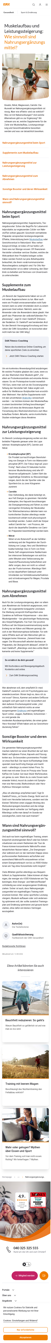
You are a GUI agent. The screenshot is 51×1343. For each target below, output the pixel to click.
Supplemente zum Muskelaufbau (20, 152)
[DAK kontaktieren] (44, 1275)
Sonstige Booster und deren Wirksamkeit (24, 189)
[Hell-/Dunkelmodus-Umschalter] (26, 1264)
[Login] (40, 4)
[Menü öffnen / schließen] (46, 4)
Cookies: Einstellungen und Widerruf (20, 1320)
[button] (6, 4)
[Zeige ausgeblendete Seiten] (17, 1177)
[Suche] (33, 4)
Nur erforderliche (25, 1330)
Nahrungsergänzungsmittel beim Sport (23, 142)
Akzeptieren (25, 1337)
